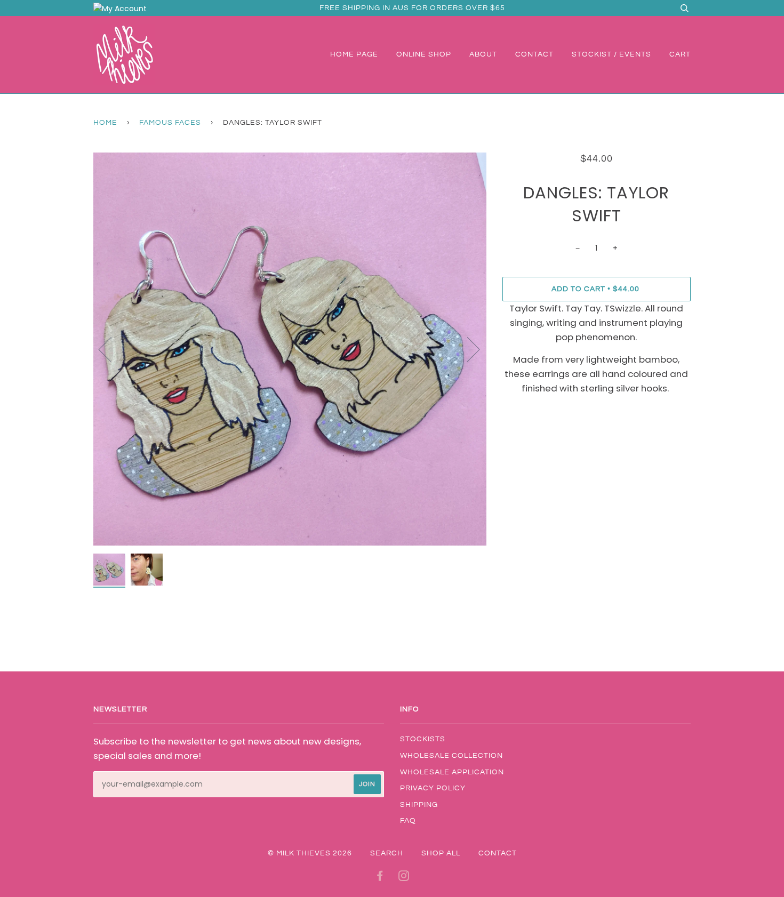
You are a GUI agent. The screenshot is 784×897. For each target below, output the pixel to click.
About (483, 54)
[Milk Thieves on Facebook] (380, 878)
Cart (680, 54)
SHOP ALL (440, 853)
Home (105, 122)
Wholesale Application (452, 772)
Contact (534, 54)
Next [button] (466, 349)
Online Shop (423, 54)
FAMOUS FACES (170, 122)
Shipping (419, 804)
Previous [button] (111, 349)
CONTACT (497, 853)
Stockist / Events (611, 54)
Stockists (422, 739)
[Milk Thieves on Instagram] (404, 878)
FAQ (408, 820)
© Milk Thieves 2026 (310, 853)
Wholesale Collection (451, 755)
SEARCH (386, 853)
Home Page (354, 54)
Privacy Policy (433, 788)
